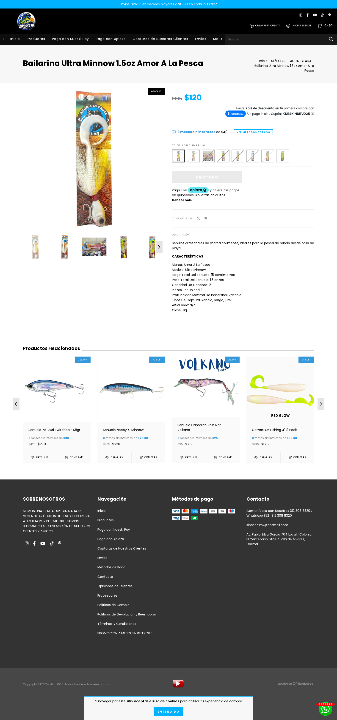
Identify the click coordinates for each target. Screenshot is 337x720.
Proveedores (107, 595)
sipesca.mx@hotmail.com (267, 525)
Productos (36, 39)
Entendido (168, 712)
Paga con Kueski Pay (70, 39)
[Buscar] (331, 39)
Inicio (15, 39)
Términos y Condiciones (116, 623)
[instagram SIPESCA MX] (300, 15)
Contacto (105, 576)
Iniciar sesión (301, 25)
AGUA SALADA (300, 61)
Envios (200, 39)
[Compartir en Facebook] (191, 218)
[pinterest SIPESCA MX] (329, 15)
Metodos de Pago (111, 567)
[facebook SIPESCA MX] (307, 15)
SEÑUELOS (279, 61)
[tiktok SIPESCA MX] (322, 15)
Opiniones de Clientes (115, 586)
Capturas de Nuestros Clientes (160, 39)
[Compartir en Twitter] (198, 218)
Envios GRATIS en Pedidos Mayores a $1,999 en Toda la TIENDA (168, 4)
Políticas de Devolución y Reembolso (126, 614)
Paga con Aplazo (111, 39)
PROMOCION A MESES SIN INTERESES (124, 633)
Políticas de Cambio (113, 605)
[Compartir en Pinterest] (206, 218)
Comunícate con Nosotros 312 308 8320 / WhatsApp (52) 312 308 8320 (279, 513)
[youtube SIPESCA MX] (314, 15)
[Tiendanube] (295, 684)
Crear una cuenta (267, 25)
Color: (188, 145)
